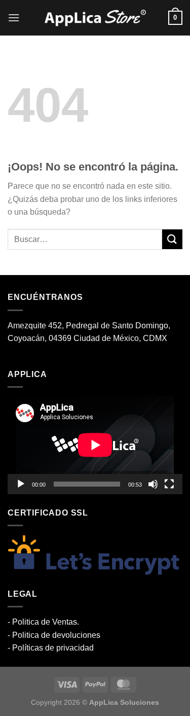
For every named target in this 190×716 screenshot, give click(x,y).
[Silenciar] (153, 484)
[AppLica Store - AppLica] (95, 18)
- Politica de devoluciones (54, 635)
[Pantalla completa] (169, 484)
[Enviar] (172, 239)
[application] (95, 445)
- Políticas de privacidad (51, 647)
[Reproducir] (21, 484)
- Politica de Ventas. (43, 622)
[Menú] (14, 17)
